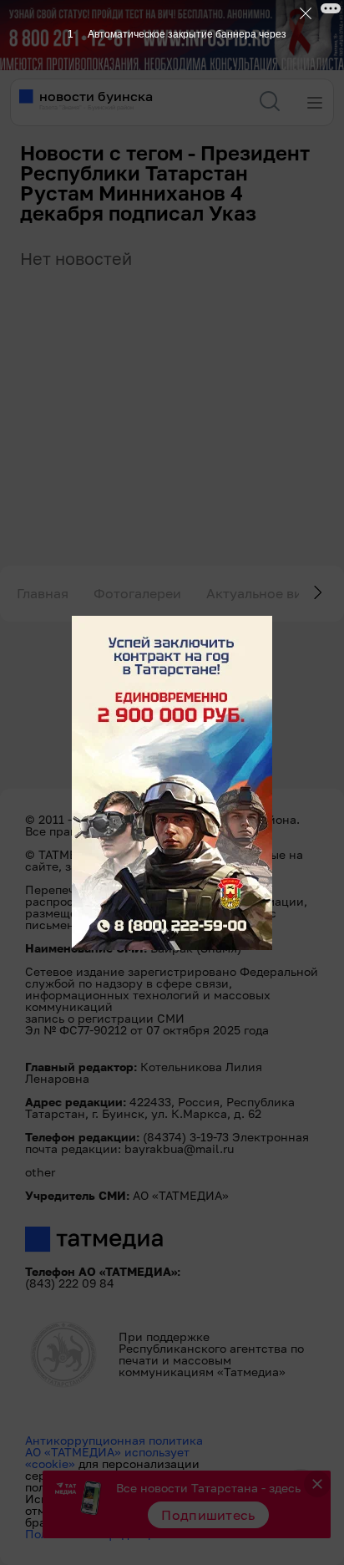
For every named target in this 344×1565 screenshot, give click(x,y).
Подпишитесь (208, 1515)
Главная (42, 593)
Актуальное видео (266, 593)
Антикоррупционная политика (114, 1440)
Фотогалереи (137, 593)
